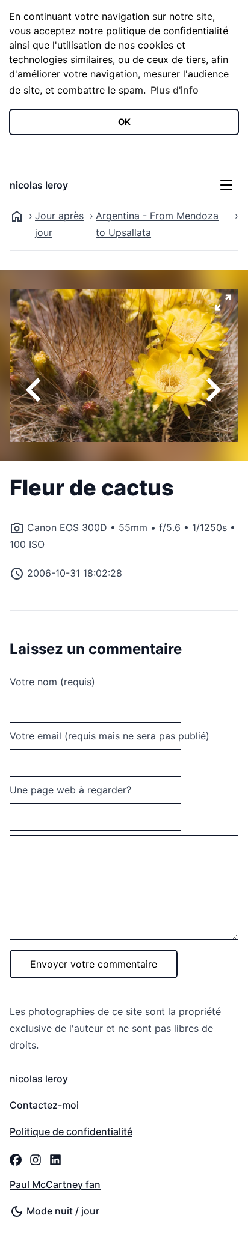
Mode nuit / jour (61, 1211)
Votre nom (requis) (52, 682)
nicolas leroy (39, 185)
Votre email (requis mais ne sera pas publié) (109, 736)
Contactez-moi (44, 1105)
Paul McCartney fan (55, 1184)
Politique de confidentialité (71, 1131)
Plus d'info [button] (174, 90)
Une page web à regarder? (70, 790)
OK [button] (124, 122)
